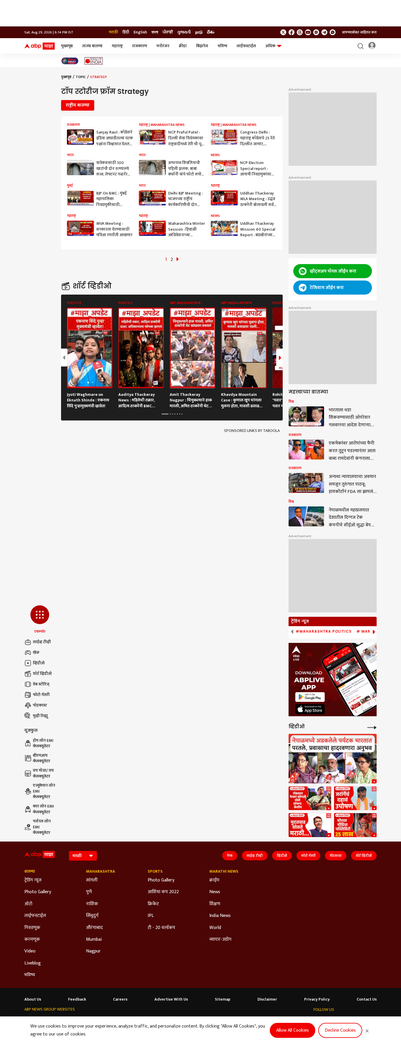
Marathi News (223, 871)
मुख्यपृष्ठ (67, 46)
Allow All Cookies (292, 1030)
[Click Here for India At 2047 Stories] (70, 61)
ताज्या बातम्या (92, 46)
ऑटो (28, 904)
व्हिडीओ (39, 663)
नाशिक (92, 904)
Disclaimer (267, 999)
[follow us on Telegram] (324, 32)
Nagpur (93, 951)
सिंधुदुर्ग (92, 916)
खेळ (36, 652)
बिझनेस (202, 46)
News (214, 892)
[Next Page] (177, 259)
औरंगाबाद (94, 928)
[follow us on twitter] (283, 32)
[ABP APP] (310, 697)
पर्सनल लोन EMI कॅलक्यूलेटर (42, 827)
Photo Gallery (37, 892)
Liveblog (32, 963)
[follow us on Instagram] (316, 32)
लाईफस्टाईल (246, 46)
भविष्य (222, 46)
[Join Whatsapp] (332, 32)
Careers (120, 999)
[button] (40, 619)
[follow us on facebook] (291, 32)
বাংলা (154, 32)
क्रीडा (183, 46)
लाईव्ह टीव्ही (42, 641)
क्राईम (214, 880)
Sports (155, 871)
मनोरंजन (162, 46)
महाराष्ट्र (117, 46)
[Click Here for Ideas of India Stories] (94, 61)
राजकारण (139, 46)
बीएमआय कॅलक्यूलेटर (41, 758)
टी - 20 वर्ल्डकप (161, 928)
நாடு (199, 32)
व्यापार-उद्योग (220, 939)
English (140, 32)
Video (30, 951)
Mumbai (94, 939)
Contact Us (367, 999)
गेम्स (229, 856)
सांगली (91, 880)
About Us (32, 999)
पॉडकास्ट (40, 705)
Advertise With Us (171, 999)
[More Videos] (372, 727)
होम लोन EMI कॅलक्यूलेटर (43, 743)
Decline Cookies (340, 1030)
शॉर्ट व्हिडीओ (42, 673)
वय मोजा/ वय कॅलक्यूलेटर (43, 773)
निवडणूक (32, 928)
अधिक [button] (270, 46)
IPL (151, 916)
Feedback (77, 999)
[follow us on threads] (299, 32)
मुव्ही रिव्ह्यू (40, 715)
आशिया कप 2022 (163, 892)
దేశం (210, 32)
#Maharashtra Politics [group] (324, 631)
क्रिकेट (153, 904)
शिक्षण (214, 904)
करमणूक (32, 939)
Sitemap (222, 999)
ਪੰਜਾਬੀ (168, 32)
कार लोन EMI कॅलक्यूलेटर (43, 809)
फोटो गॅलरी (41, 694)
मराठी (113, 32)
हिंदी (125, 32)
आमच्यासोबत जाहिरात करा (359, 32)
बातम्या (29, 871)
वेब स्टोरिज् (41, 684)
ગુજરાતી (184, 32)
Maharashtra (100, 871)
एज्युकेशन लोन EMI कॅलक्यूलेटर (44, 791)
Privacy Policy (317, 999)
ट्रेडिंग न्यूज (32, 880)
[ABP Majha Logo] (39, 46)
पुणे (89, 892)
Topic (81, 77)
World (215, 928)
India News (220, 916)
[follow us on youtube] (307, 32)
